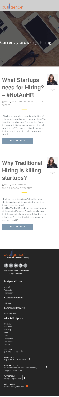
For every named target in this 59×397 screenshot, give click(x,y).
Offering (7, 330)
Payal (52, 89)
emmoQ (7, 287)
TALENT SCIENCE (24, 188)
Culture (7, 344)
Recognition (8, 339)
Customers (8, 341)
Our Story (8, 327)
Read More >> (17, 140)
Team (6, 333)
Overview (7, 324)
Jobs (6, 335)
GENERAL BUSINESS (26, 101)
